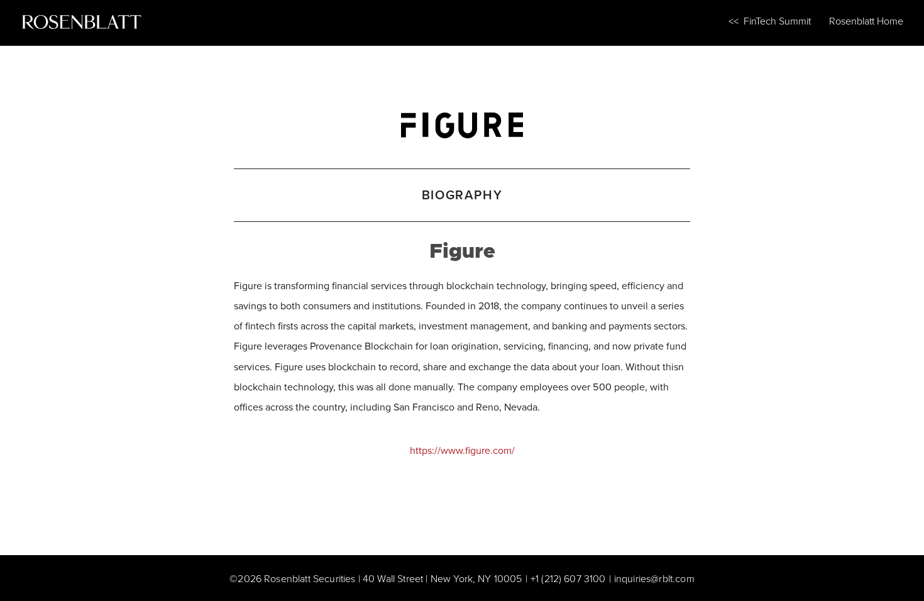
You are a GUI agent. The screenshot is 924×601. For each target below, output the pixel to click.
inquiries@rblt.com (654, 578)
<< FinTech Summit (770, 21)
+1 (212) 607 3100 (568, 578)
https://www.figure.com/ (462, 450)
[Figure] (462, 122)
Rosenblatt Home (866, 21)
